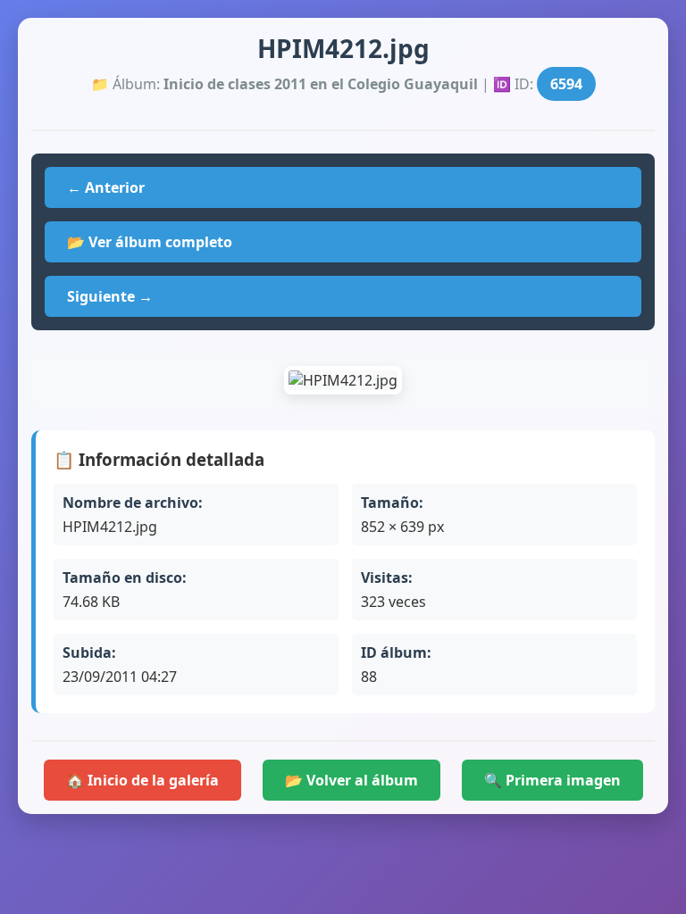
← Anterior (106, 187)
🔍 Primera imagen (552, 780)
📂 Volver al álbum (351, 780)
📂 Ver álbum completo (149, 242)
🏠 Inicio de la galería (142, 780)
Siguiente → (110, 296)
